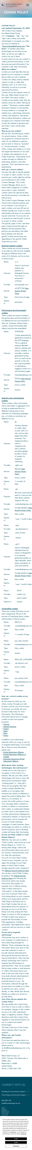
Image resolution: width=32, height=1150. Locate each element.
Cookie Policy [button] (13, 1132)
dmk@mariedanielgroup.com (11, 1103)
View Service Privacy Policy (22, 291)
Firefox (6, 729)
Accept (16, 1138)
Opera (5, 735)
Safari (5, 731)
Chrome (6, 724)
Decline (16, 1142)
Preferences (16, 1146)
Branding (4, 1110)
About (3, 1108)
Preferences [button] (23, 1133)
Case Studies (5, 1114)
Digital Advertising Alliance (13, 752)
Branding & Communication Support (13, 1091)
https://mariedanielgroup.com (13, 46)
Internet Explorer (9, 727)
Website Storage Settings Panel (17, 871)
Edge (5, 733)
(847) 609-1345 (6, 1100)
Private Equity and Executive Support (14, 1095)
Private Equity (5, 1112)
